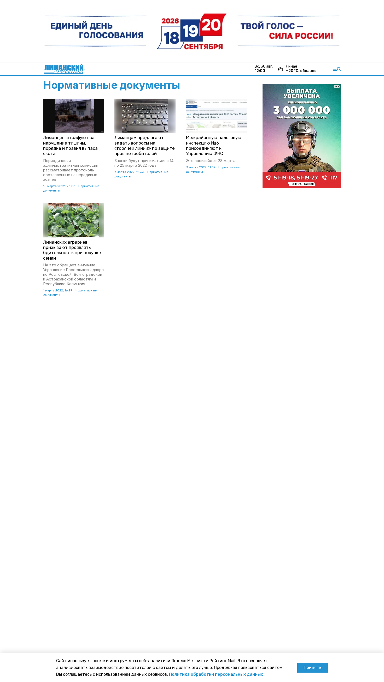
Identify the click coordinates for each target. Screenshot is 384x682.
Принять (313, 667)
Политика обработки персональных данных (216, 674)
